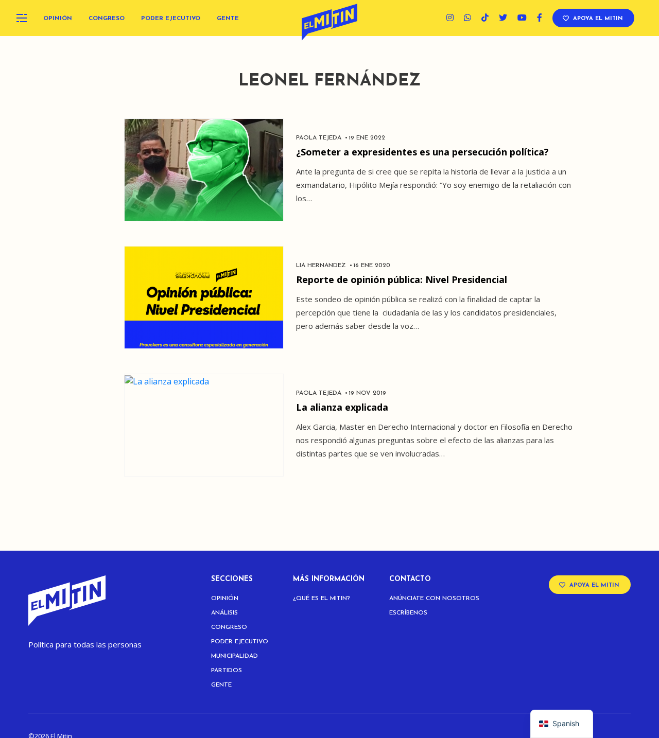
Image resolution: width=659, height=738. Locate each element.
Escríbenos (408, 613)
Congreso (107, 18)
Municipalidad (234, 656)
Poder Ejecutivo (170, 18)
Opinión (57, 18)
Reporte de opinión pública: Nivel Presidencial (401, 279)
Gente (228, 18)
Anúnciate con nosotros (434, 598)
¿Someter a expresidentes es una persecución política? (422, 152)
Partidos (226, 670)
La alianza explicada (342, 407)
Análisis (224, 613)
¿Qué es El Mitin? (321, 598)
